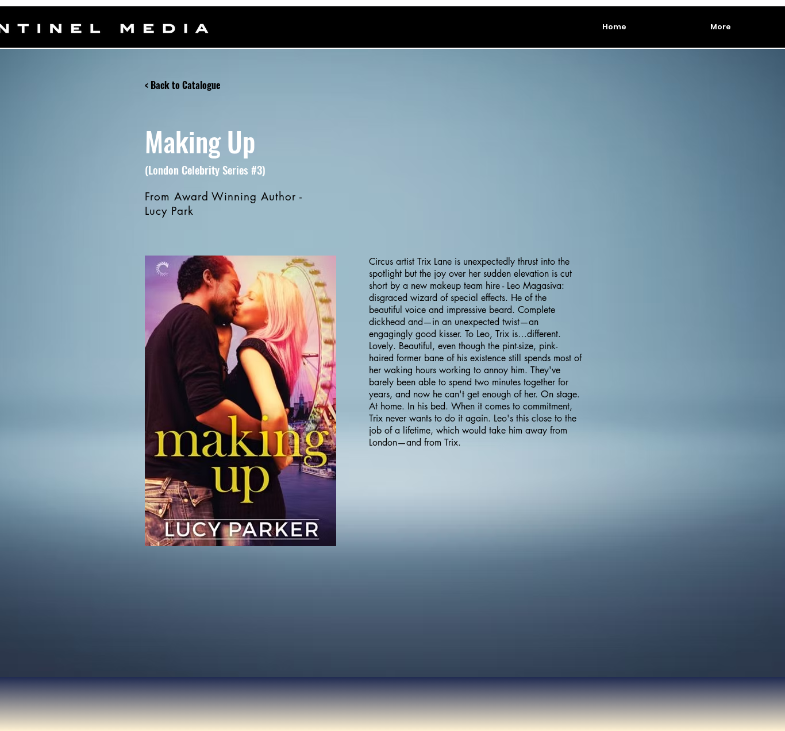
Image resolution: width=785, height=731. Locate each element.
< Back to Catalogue (183, 85)
